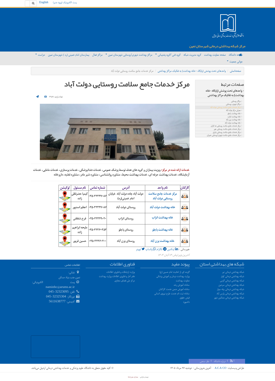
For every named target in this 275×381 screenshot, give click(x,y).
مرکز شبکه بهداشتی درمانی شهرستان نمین (217, 46)
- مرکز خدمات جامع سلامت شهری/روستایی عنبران (224, 135)
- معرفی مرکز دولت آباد (234, 110)
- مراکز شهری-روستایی (234, 104)
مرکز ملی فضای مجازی (124, 281)
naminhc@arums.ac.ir (60, 287)
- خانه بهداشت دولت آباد (233, 123)
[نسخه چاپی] (45, 97)
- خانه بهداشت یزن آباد (234, 119)
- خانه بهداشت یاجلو (235, 113)
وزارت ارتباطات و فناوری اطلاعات (120, 272)
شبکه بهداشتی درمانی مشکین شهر (229, 298)
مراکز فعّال (97, 54)
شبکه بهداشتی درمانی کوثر (232, 276)
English (43, 2)
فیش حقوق (185, 298)
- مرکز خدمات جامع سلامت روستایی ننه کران (226, 126)
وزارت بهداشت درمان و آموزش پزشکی (173, 276)
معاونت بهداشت (183, 281)
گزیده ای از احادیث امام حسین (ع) (175, 272)
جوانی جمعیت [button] (236, 61)
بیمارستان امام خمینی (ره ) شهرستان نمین (68, 54)
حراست (41, 54)
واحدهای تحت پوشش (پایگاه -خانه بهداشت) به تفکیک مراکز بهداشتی (192, 71)
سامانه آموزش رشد (182, 285)
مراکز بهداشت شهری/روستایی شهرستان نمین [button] (129, 54)
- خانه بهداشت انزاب (235, 116)
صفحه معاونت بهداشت (215, 54)
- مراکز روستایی (236, 101)
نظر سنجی (204, 361)
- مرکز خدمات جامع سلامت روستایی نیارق (227, 132)
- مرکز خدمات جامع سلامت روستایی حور (228, 129)
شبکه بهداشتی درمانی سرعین (231, 285)
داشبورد (186, 302)
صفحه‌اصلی (235, 71)
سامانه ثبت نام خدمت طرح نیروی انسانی (172, 293)
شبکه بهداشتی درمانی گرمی (232, 281)
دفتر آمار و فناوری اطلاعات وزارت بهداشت (117, 276)
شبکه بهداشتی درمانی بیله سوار (230, 289)
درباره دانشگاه (219, 361)
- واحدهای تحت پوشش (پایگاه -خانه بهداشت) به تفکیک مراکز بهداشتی (225, 93)
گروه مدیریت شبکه (192, 54)
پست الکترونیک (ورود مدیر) (65, 2)
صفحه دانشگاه (236, 54)
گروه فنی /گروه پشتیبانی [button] (169, 54)
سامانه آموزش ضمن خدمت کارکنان (174, 289)
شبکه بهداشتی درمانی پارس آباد (230, 293)
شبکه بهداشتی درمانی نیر (233, 272)
